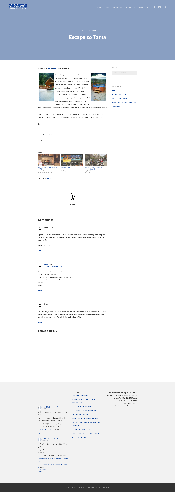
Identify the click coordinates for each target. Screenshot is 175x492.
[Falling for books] (72, 160)
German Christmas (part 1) (81, 414)
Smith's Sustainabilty (119, 98)
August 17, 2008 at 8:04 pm (53, 266)
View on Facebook (42, 432)
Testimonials (116, 107)
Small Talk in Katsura (79, 437)
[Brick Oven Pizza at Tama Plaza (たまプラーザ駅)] (49, 160)
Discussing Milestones (80, 395)
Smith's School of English (18, 6)
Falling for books (65, 167)
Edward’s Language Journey (81, 429)
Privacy (103, 487)
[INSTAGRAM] (159, 7)
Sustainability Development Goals (124, 102)
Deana (46, 264)
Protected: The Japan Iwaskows (83, 406)
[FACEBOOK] (154, 7)
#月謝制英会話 (54, 464)
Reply (40, 250)
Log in (107, 487)
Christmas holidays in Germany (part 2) (85, 410)
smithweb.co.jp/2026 (45, 429)
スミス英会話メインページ (50, 407)
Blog (81, 31)
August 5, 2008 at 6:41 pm (53, 229)
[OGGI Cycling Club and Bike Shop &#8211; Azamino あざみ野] (96, 160)
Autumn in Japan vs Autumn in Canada (85, 418)
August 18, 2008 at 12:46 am (53, 306)
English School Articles (120, 94)
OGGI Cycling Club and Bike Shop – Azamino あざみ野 (94, 168)
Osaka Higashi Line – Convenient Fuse (85, 433)
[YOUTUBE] (165, 7)
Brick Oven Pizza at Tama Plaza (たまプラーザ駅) (49, 168)
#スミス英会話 (43, 464)
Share (40, 434)
